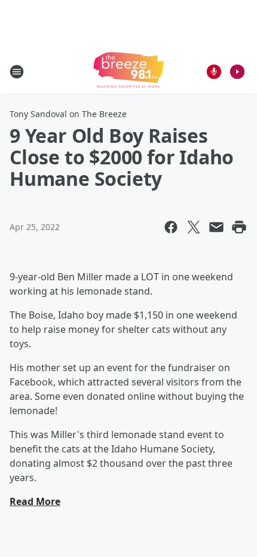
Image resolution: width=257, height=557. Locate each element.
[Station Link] (128, 71)
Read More (35, 501)
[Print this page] (239, 227)
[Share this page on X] (193, 227)
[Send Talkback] (214, 72)
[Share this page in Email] (216, 227)
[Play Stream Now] (237, 72)
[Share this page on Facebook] (171, 227)
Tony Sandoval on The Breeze (68, 114)
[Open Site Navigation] (17, 72)
